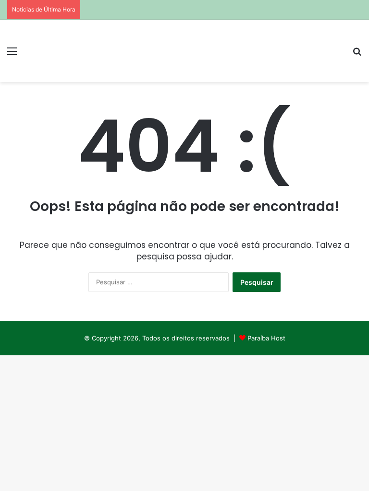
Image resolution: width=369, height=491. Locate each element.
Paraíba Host (266, 338)
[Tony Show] (75, 50)
